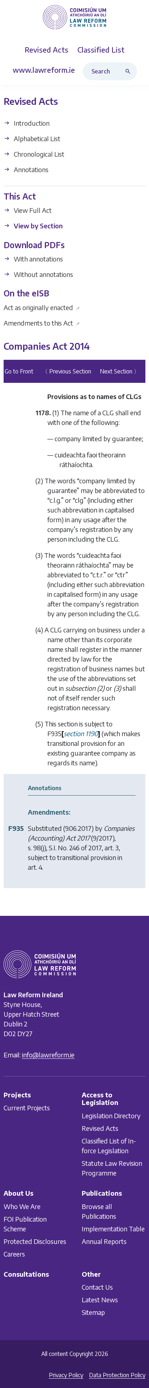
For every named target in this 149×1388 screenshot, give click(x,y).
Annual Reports (104, 1241)
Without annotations (42, 274)
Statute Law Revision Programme (112, 1168)
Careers (14, 1254)
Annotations (30, 169)
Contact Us (97, 1287)
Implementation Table (113, 1228)
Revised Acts (100, 1128)
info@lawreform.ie (48, 1055)
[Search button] (129, 71)
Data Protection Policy (117, 1375)
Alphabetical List (36, 138)
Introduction (31, 123)
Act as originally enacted (42, 307)
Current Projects (27, 1108)
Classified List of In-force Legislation (109, 1146)
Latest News (100, 1299)
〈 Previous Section (66, 371)
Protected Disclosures (35, 1241)
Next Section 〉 (120, 371)
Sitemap (93, 1312)
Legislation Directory (111, 1115)
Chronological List (38, 154)
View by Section (37, 226)
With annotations (37, 259)
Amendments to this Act (42, 323)
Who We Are (22, 1206)
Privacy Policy (66, 1375)
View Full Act (32, 210)
